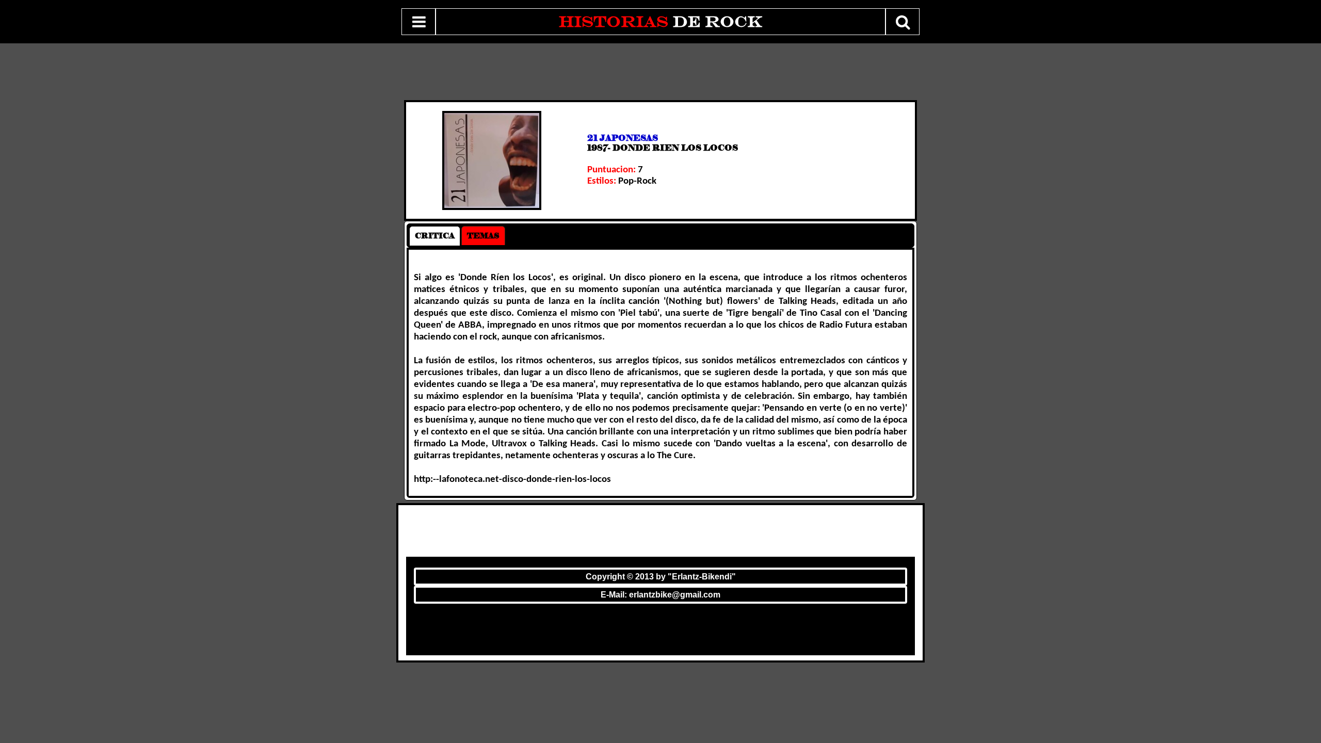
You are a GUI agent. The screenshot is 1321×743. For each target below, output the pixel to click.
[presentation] (435, 236)
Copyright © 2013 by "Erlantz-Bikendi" (661, 576)
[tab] (434, 236)
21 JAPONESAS (622, 138)
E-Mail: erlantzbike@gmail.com (660, 594)
